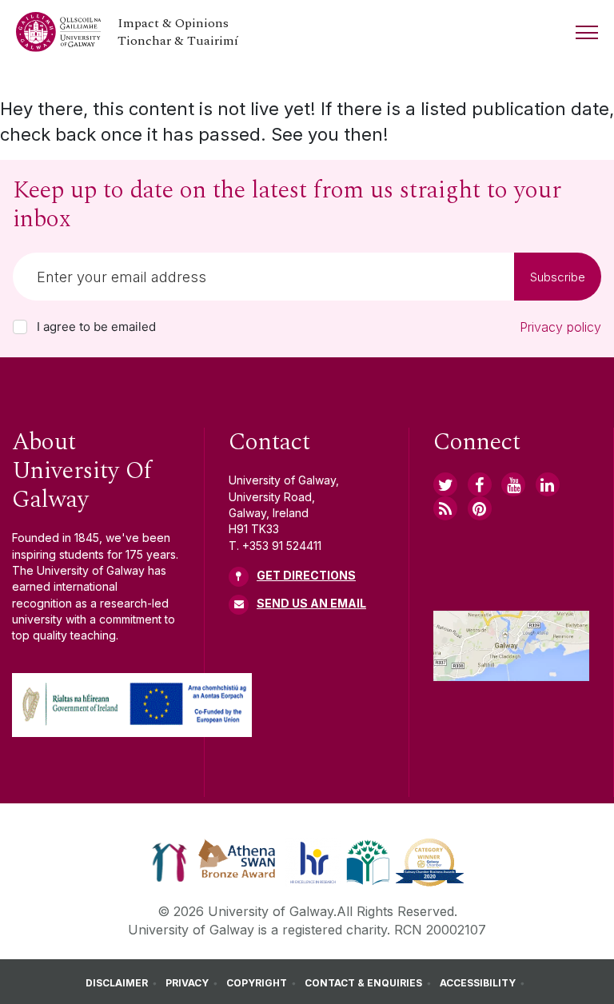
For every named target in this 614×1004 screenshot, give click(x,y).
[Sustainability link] (429, 862)
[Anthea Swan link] (237, 862)
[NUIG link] (445, 508)
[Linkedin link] (548, 484)
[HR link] (313, 862)
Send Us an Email (311, 603)
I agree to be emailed (96, 327)
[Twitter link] (445, 484)
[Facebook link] (480, 484)
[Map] (511, 646)
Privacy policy (560, 327)
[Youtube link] (513, 484)
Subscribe (557, 277)
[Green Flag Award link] (368, 862)
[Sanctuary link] (169, 862)
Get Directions (306, 575)
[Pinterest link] (480, 508)
